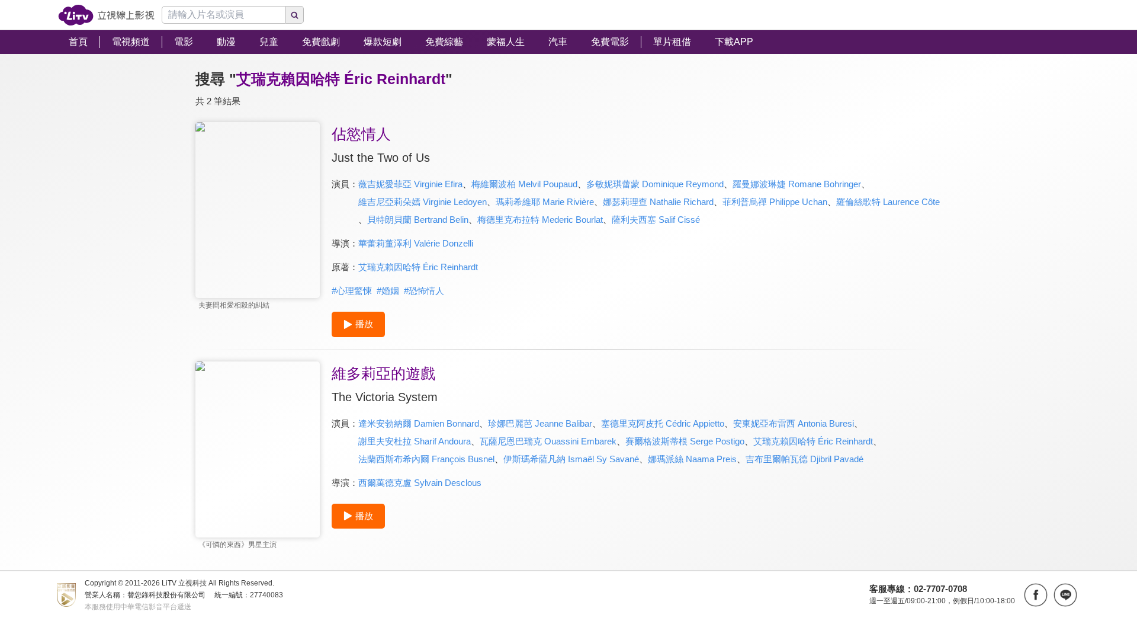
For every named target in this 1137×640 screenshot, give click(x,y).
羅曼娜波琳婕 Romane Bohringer (797, 184)
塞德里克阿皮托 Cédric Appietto (662, 423)
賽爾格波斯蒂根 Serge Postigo (684, 441)
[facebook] (1036, 595)
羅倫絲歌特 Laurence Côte (888, 202)
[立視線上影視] (106, 15)
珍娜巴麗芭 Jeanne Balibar (540, 423)
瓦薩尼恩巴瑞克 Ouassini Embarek (548, 441)
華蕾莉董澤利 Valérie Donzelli (415, 243)
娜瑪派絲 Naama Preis (692, 459)
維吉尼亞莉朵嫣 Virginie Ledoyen (422, 202)
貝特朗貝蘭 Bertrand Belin (417, 220)
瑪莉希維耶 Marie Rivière (545, 202)
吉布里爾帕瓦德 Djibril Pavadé (804, 459)
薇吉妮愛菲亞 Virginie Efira (410, 184)
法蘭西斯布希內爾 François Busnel (426, 459)
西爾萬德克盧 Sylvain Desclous (419, 483)
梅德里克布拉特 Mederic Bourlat (540, 220)
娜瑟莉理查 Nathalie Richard (658, 202)
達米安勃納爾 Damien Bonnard (418, 423)
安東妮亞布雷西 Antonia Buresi (793, 423)
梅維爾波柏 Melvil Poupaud (524, 184)
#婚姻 (388, 291)
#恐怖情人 (424, 291)
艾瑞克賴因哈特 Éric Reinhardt (418, 267)
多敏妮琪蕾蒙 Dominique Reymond (655, 184)
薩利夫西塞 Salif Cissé (656, 220)
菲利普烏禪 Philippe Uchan (774, 202)
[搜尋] (295, 15)
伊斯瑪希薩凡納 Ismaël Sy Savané (571, 459)
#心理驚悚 (352, 291)
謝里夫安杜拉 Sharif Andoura (414, 441)
